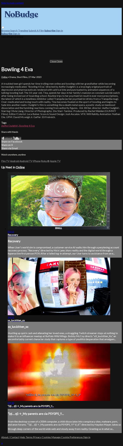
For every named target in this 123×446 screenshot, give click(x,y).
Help (23, 437)
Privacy (37, 437)
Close (53, 61)
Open (60, 61)
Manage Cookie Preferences (67, 437)
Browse (5, 30)
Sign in (59, 30)
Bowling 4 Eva (27, 125)
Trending (23, 30)
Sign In (16, 33)
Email (18, 138)
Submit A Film (36, 30)
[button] (3, 27)
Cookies (46, 437)
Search (14, 30)
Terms (29, 437)
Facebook (7, 138)
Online (4, 77)
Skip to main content (12, 2)
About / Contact (10, 437)
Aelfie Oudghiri (9, 125)
